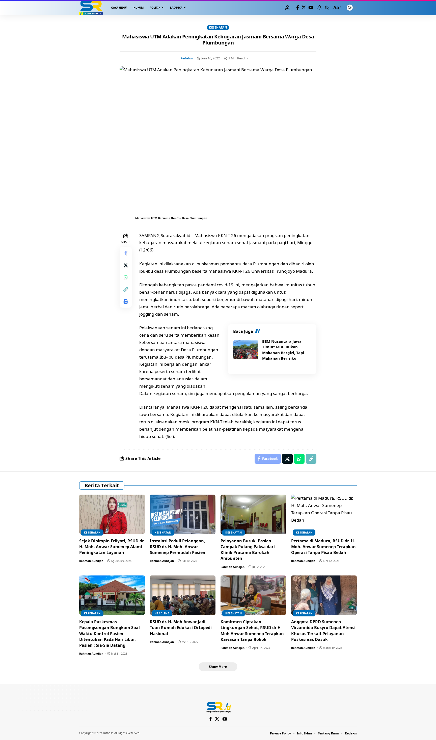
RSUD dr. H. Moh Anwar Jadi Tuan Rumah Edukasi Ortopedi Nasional (181, 627)
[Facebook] (297, 7)
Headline (162, 613)
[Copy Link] (126, 289)
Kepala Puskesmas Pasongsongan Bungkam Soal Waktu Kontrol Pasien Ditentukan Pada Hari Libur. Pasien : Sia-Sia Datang (109, 633)
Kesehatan (218, 27)
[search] (327, 7)
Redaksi (186, 58)
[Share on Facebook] (126, 253)
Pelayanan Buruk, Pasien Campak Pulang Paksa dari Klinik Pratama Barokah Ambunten (248, 549)
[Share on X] (126, 265)
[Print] (126, 301)
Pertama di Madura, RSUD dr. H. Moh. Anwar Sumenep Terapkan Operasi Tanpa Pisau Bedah (323, 546)
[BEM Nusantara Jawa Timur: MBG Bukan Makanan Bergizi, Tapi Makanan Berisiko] (245, 349)
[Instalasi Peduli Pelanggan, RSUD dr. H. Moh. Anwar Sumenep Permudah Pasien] (182, 514)
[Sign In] (287, 7)
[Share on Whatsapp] (126, 277)
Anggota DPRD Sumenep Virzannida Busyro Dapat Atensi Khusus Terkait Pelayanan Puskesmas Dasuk (323, 630)
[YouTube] (310, 7)
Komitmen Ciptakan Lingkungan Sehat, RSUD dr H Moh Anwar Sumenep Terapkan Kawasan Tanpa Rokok (252, 630)
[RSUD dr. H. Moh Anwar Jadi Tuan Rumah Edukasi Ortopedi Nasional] (182, 595)
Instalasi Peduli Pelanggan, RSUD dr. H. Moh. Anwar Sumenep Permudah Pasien (177, 546)
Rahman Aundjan (91, 561)
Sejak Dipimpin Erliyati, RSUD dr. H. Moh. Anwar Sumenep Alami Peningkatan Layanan (112, 546)
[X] (303, 7)
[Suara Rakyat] (91, 7)
